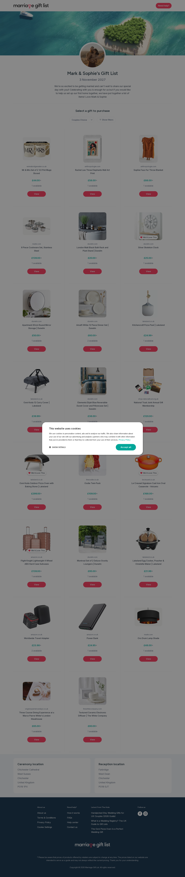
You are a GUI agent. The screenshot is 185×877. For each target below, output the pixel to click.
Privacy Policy (125, 440)
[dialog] (92, 438)
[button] (57, 447)
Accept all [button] (126, 447)
